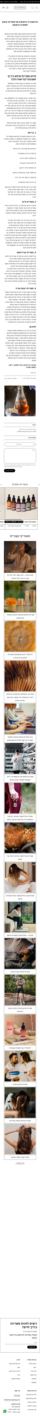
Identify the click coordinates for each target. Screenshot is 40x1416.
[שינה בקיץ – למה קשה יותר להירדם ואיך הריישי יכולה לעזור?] (20, 557)
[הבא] (20, 1163)
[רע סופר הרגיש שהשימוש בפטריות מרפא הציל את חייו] (20, 636)
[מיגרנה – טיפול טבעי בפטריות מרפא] (20, 917)
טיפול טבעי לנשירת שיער (20, 1157)
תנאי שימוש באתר (31, 1398)
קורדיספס (18, 365)
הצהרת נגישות (32, 1402)
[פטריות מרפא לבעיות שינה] (20, 953)
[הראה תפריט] (36, 7)
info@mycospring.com (12, 1400)
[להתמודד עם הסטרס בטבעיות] (20, 1029)
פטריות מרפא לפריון (20, 1084)
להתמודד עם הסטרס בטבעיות (20, 1048)
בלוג (18, 1375)
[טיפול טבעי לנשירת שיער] (20, 1139)
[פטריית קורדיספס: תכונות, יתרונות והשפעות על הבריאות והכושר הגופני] (20, 798)
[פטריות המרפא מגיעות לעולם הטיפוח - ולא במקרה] (20, 596)
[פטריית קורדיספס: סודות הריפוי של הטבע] (20, 838)
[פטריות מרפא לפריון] (20, 1066)
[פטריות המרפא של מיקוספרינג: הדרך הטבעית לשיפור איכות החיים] (20, 758)
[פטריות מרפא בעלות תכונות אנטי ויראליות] (20, 990)
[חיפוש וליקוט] (32, 7)
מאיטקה (34, 1379)
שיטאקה (33, 1382)
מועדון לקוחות (31, 1406)
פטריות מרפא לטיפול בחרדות (20, 1121)
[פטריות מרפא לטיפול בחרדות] (20, 1102)
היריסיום (26, 365)
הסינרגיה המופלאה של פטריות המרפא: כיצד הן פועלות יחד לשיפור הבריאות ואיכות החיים (20, 697)
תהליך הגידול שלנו (14, 1371)
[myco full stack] (21, 504)
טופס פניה (17, 1395)
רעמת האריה (31, 367)
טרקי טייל (33, 1371)
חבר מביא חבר (32, 1410)
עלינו (18, 1367)
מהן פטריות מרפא (14, 1364)
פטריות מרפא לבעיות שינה (20, 972)
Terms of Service (14, 466)
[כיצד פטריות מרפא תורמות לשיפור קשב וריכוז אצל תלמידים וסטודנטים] (20, 719)
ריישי (11, 365)
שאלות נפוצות (15, 1379)
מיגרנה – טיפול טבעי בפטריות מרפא (20, 935)
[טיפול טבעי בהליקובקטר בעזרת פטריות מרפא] (20, 877)
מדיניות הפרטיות (31, 1395)
